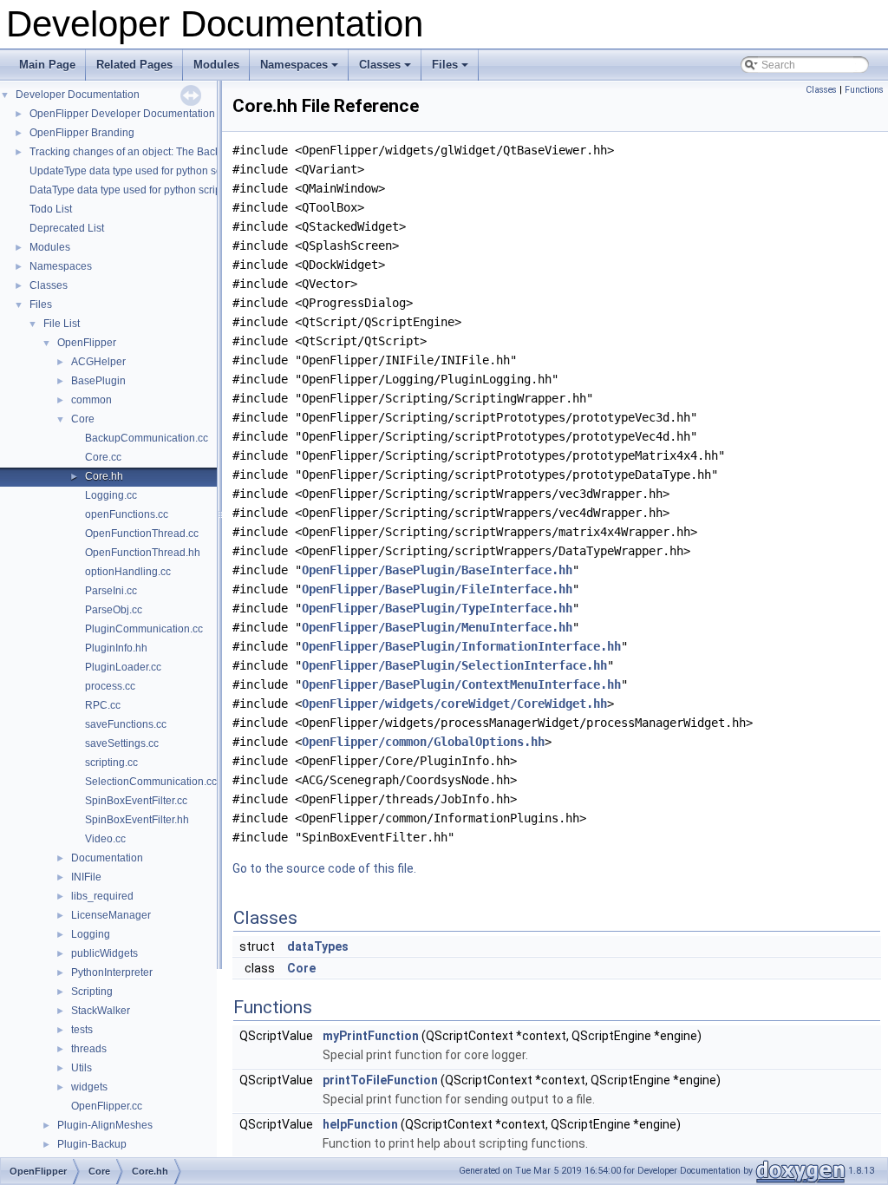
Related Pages (134, 64)
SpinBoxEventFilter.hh (137, 820)
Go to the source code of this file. (324, 868)
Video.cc (105, 839)
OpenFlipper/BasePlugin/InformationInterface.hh (461, 646)
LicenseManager (111, 915)
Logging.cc (111, 495)
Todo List (50, 209)
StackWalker (100, 1011)
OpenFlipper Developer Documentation (122, 114)
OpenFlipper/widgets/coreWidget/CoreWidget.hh (454, 703)
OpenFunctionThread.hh (142, 553)
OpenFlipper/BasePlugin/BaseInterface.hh (437, 570)
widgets (89, 1087)
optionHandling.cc (128, 572)
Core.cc (103, 457)
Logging (90, 934)
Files (451, 69)
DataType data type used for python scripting (133, 190)
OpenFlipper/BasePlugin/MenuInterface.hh (437, 627)
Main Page (47, 64)
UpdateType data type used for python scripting (140, 171)
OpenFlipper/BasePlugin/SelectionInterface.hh (454, 665)
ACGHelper (98, 362)
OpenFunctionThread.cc (142, 533)
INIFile (86, 877)
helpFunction (360, 1124)
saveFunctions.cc (125, 724)
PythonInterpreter (112, 972)
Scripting (92, 991)
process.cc (110, 686)
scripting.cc (111, 762)
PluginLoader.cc (123, 667)
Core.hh (104, 476)
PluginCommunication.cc (144, 629)
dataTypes (318, 946)
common (91, 400)
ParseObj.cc (113, 610)
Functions (864, 89)
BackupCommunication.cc (146, 438)
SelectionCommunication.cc (151, 782)
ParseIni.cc (111, 591)
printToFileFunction (380, 1080)
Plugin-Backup (92, 1144)
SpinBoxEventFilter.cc (136, 801)
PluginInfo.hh (116, 648)
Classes (386, 69)
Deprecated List (66, 228)
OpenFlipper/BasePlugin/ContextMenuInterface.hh (461, 684)
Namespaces (300, 69)
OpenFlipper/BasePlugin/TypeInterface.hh (437, 608)
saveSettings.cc (122, 743)
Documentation (107, 858)
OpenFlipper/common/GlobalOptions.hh (423, 742)
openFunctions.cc (126, 514)
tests (82, 1030)
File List (61, 324)
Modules (216, 64)
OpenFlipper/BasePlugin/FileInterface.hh (437, 589)
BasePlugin (98, 381)
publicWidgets (104, 953)
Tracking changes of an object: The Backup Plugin (147, 152)
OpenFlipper (86, 343)
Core (83, 419)
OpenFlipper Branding (81, 133)
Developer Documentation (78, 94)
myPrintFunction (371, 1036)
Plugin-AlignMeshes (105, 1125)
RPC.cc (103, 705)
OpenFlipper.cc (106, 1106)
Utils (81, 1068)
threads (89, 1049)
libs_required (102, 896)
